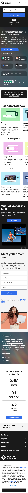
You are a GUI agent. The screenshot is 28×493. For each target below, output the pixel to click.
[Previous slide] (21, 247)
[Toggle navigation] (25, 2)
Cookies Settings (14, 485)
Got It (14, 490)
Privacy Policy (12, 481)
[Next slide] (25, 247)
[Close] (26, 463)
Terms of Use (22, 467)
